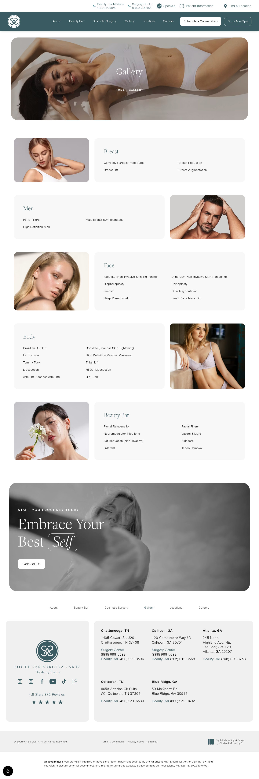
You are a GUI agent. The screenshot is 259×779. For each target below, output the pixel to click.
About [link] (57, 21)
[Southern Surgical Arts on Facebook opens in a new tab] (41, 681)
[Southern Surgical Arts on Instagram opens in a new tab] (19, 681)
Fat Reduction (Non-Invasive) (123, 441)
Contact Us (32, 564)
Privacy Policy (136, 741)
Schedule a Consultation (201, 21)
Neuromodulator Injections (122, 433)
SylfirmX (109, 448)
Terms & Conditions (113, 741)
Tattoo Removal (192, 448)
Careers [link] (168, 21)
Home (120, 89)
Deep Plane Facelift (117, 298)
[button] (8, 771)
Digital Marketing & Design (230, 742)
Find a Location (240, 6)
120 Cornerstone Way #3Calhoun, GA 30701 (171, 640)
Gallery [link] (129, 21)
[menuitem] (57, 21)
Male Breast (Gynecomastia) (105, 219)
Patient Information (200, 6)
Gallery (136, 89)
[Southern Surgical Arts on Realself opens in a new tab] (74, 681)
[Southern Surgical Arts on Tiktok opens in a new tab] (63, 681)
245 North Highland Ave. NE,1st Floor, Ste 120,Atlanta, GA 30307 (217, 644)
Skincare (188, 441)
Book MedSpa (238, 21)
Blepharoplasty (114, 284)
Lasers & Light (191, 433)
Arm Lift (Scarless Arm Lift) (41, 377)
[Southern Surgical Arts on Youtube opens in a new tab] (52, 681)
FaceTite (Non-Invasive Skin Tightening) (131, 276)
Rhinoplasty (180, 284)
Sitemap (152, 741)
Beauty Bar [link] (76, 21)
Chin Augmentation (185, 291)
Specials (169, 6)
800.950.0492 (199, 765)
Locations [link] (149, 21)
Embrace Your (61, 529)
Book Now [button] (242, 770)
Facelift (109, 291)
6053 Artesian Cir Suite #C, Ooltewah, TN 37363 (120, 691)
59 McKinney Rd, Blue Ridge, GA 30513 (169, 691)
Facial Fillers (190, 426)
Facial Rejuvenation (117, 426)
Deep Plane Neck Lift (186, 298)
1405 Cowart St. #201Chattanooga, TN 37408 (120, 640)
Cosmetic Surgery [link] (104, 21)
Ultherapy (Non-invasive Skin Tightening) (199, 276)
